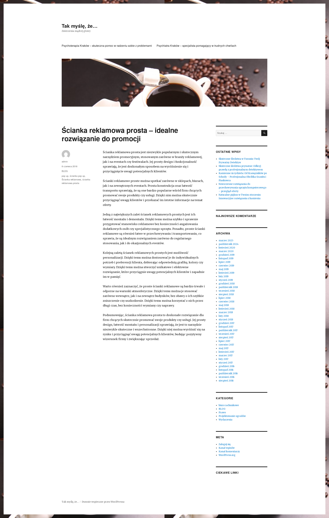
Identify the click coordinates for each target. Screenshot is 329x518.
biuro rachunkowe (229, 405)
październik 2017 (228, 330)
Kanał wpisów (227, 447)
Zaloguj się (225, 444)
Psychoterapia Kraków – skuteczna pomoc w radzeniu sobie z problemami (107, 46)
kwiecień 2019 (226, 272)
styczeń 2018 (226, 319)
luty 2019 (223, 276)
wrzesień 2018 (227, 290)
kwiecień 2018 (226, 308)
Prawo (222, 412)
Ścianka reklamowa (71, 179)
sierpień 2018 (226, 294)
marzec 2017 (226, 355)
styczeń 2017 (226, 362)
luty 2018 (224, 316)
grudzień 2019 (226, 254)
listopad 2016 (226, 369)
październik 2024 (229, 244)
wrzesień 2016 (226, 377)
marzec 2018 (226, 312)
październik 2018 (228, 287)
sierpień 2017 (226, 337)
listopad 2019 (226, 258)
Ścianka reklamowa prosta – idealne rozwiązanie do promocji (120, 134)
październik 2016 (228, 373)
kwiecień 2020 (227, 247)
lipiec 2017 (224, 341)
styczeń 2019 (226, 280)
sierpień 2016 (226, 380)
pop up (65, 175)
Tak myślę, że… (80, 25)
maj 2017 (223, 348)
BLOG (65, 171)
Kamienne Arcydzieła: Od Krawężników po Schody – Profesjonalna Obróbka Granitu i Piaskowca (243, 177)
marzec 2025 (226, 240)
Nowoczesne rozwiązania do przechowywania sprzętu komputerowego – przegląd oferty (242, 188)
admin (65, 161)
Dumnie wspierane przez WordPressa (103, 501)
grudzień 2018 (227, 283)
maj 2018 (224, 305)
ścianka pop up (77, 175)
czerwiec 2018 (226, 301)
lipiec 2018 (224, 298)
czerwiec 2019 (226, 265)
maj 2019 (224, 269)
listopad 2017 (226, 326)
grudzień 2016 (226, 366)
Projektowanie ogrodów (232, 416)
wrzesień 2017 (226, 333)
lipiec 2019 (224, 262)
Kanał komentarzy (229, 451)
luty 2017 (223, 359)
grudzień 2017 (226, 323)
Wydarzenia (225, 419)
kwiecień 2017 (226, 351)
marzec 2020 (226, 251)
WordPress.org (227, 455)
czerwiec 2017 (226, 344)
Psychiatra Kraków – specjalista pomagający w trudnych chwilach (196, 46)
